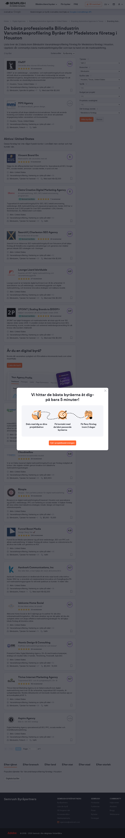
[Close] (105, 391)
